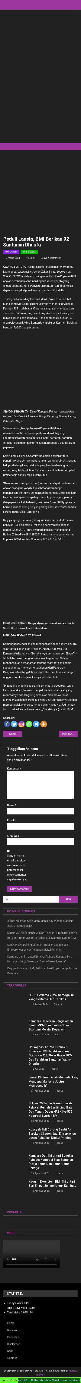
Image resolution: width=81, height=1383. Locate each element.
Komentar (14, 768)
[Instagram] (21, 724)
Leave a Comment (51, 257)
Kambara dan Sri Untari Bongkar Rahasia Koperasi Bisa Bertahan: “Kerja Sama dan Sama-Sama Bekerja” (39, 959)
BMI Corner (11, 251)
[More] (43, 724)
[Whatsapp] (29, 724)
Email (11, 820)
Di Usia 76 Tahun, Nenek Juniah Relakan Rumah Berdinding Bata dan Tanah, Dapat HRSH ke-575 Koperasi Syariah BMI (42, 935)
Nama (11, 805)
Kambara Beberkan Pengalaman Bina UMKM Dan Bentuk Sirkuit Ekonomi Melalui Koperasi (51, 1025)
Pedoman (13, 1337)
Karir (10, 1351)
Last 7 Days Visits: (18, 1307)
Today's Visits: (15, 1303)
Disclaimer (13, 1344)
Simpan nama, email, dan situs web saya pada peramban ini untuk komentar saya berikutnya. (17, 867)
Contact (12, 1357)
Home (11, 1323)
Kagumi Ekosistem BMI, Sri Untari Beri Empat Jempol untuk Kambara (42, 971)
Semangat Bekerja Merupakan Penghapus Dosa (15, 733)
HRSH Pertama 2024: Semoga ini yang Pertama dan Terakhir (51, 997)
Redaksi (30, 257)
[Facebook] (7, 724)
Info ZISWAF (29, 251)
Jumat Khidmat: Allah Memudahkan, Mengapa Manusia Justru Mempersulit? (40, 923)
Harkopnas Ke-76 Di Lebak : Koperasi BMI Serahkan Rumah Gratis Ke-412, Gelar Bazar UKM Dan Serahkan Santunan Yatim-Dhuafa (51, 1055)
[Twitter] (14, 724)
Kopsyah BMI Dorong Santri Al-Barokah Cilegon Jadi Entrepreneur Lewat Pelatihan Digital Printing (38, 947)
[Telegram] (36, 724)
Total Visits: (14, 1312)
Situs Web (13, 835)
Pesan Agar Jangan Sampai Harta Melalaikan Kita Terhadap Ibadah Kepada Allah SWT (70, 733)
